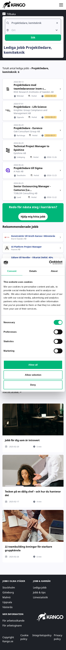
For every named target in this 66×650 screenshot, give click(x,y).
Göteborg (8, 592)
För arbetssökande (13, 620)
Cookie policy (24, 637)
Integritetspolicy (41, 635)
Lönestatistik (40, 597)
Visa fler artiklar (10, 391)
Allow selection (33, 375)
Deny (33, 384)
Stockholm (8, 587)
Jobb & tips (39, 592)
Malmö (6, 597)
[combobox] (31, 23)
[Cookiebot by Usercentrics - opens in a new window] (49, 263)
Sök (33, 37)
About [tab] (54, 271)
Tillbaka (11, 14)
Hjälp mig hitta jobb (33, 216)
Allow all (33, 364)
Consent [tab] (11, 271)
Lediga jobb (40, 587)
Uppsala (7, 602)
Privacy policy (58, 637)
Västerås (7, 607)
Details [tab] (33, 271)
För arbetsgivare (12, 625)
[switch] (58, 331)
